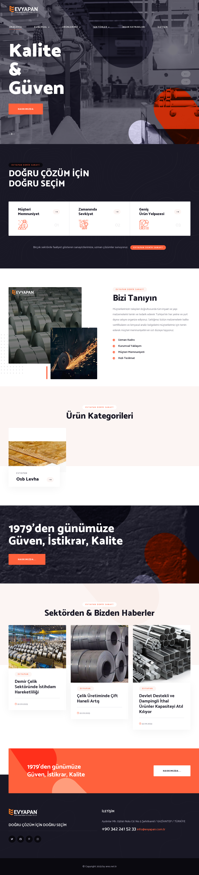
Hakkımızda (26, 110)
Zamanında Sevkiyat (88, 211)
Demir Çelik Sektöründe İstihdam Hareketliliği (35, 687)
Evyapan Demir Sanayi (148, 247)
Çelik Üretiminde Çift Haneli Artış (97, 698)
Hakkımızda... (27, 559)
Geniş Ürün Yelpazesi (151, 211)
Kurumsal (40, 27)
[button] (9, 134)
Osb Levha (27, 479)
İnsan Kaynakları (133, 27)
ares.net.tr (111, 866)
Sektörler (100, 27)
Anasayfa (15, 27)
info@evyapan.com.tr (151, 829)
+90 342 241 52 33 (119, 829)
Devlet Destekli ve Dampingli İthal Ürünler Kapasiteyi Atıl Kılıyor (161, 703)
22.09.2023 (22, 704)
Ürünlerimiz (70, 27)
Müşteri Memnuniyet (28, 211)
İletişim (163, 27)
